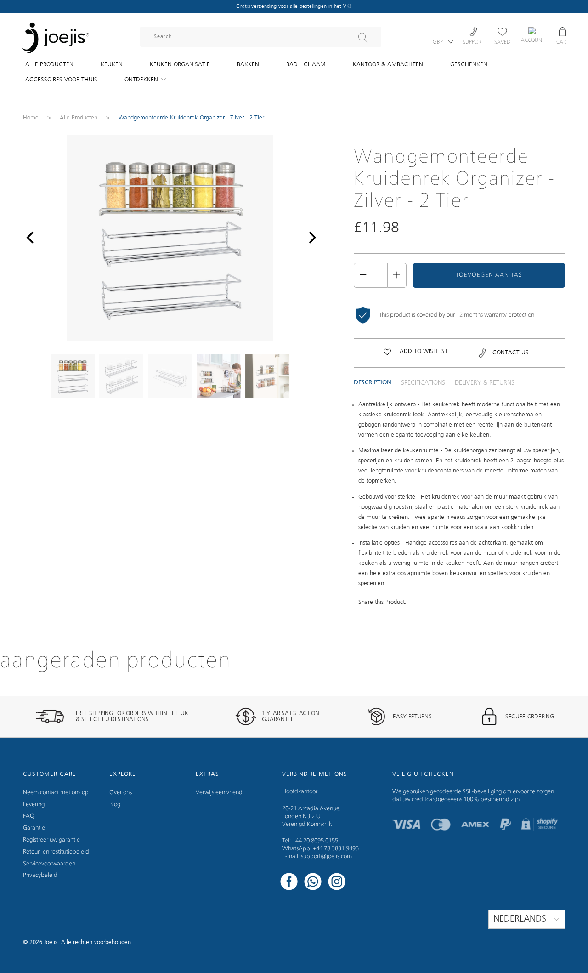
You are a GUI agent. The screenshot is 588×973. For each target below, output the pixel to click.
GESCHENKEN (468, 65)
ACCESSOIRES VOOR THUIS (61, 80)
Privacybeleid (40, 875)
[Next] (310, 238)
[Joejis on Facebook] (288, 883)
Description (372, 383)
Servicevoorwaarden (49, 864)
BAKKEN (248, 65)
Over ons (120, 793)
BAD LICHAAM (306, 65)
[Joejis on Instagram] (336, 883)
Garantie (34, 828)
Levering (34, 805)
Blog (114, 805)
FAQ (28, 816)
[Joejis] (55, 32)
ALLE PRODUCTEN (49, 65)
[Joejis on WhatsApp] (312, 883)
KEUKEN (112, 65)
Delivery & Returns (484, 383)
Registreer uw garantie (51, 840)
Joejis (50, 942)
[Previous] (30, 238)
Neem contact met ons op (56, 793)
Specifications (423, 383)
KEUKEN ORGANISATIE (180, 65)
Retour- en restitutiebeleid (56, 852)
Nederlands (521, 919)
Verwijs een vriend (219, 793)
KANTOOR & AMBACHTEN (388, 65)
